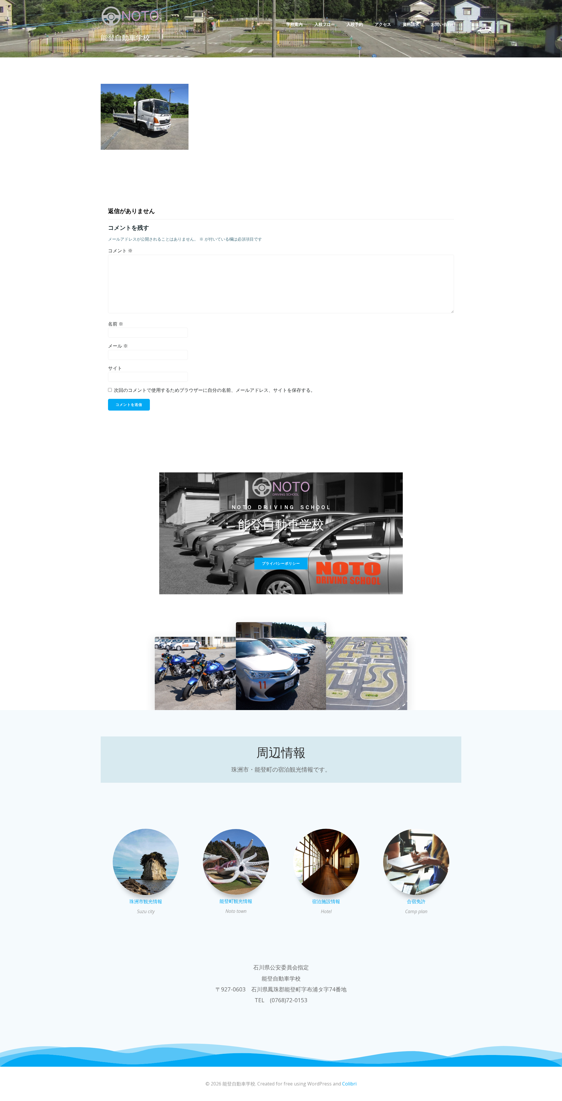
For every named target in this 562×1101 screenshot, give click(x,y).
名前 (115, 324)
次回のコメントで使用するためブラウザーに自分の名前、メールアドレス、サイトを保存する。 (214, 390)
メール (118, 346)
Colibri (349, 1083)
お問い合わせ (443, 24)
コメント (120, 250)
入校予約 (355, 24)
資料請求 (411, 24)
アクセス (383, 24)
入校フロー (324, 24)
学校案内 (294, 24)
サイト (115, 368)
